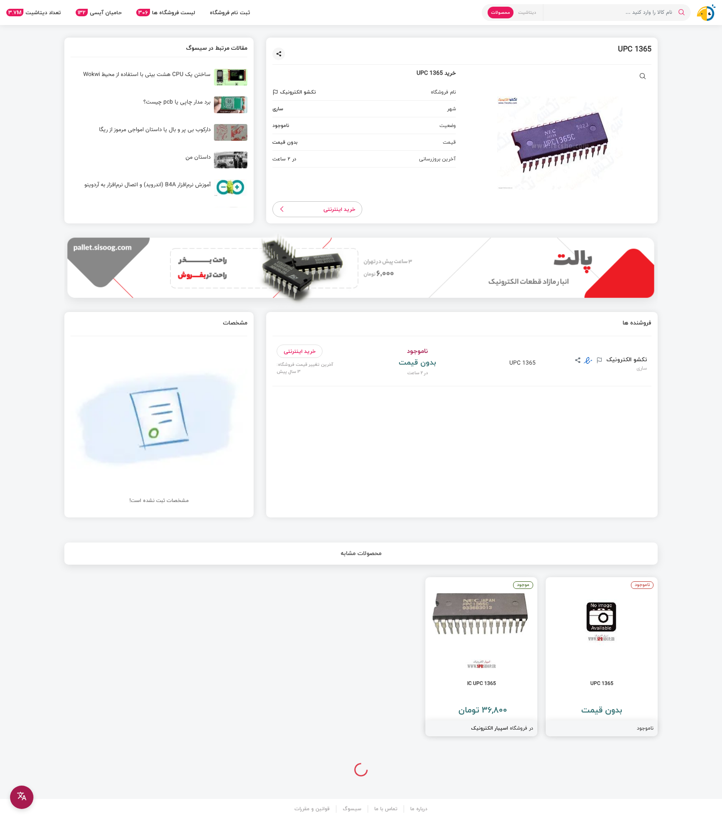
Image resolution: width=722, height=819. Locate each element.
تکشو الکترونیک (626, 360)
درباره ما (418, 808)
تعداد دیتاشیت (34, 12)
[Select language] (21, 797)
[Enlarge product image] (643, 77)
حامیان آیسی (100, 12)
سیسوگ (352, 808)
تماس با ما (385, 808)
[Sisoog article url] (159, 80)
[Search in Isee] (681, 12)
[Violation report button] (276, 92)
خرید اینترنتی (339, 209)
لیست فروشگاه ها (166, 12)
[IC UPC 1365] (481, 656)
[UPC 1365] (602, 656)
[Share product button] (278, 54)
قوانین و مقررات (312, 808)
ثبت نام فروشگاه (230, 12)
